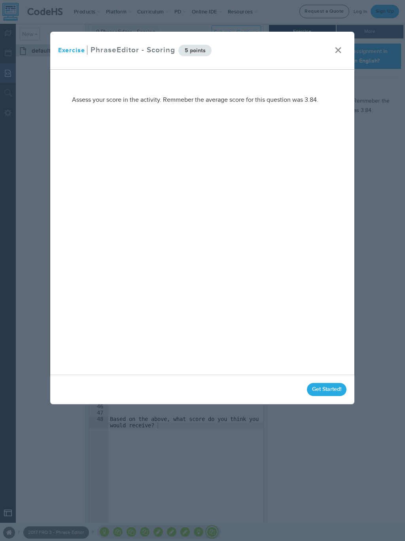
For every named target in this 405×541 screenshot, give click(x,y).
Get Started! (327, 389)
